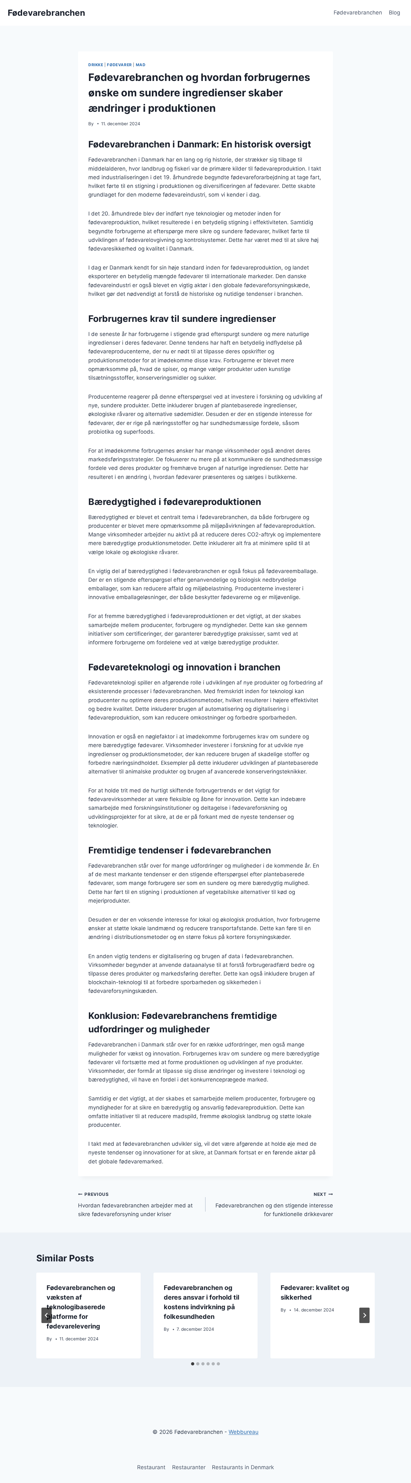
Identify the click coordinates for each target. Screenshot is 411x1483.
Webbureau (243, 1432)
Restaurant (151, 1467)
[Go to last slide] (46, 1315)
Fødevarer (119, 64)
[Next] (364, 1315)
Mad (141, 64)
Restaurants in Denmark (243, 1467)
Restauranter (189, 1467)
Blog (394, 12)
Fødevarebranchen (358, 12)
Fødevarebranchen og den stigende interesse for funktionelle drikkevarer (274, 1204)
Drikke (95, 64)
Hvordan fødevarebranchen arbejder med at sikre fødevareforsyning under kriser (135, 1204)
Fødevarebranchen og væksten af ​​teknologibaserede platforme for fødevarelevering (81, 1307)
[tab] (192, 1363)
